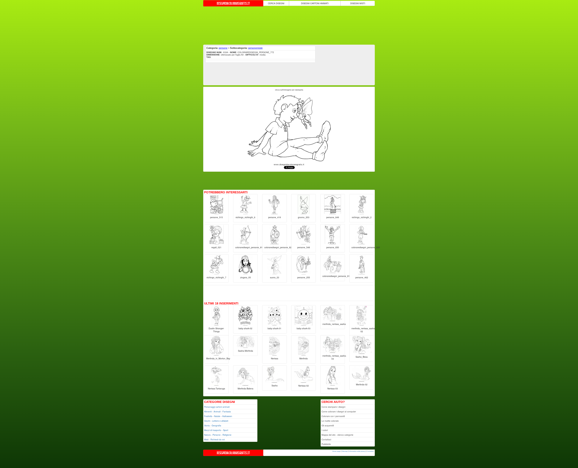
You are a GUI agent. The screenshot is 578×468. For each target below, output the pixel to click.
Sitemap (345, 451)
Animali (217, 411)
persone (223, 48)
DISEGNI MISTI (357, 3)
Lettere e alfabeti (220, 420)
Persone (217, 434)
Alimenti (208, 411)
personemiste (255, 48)
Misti (206, 439)
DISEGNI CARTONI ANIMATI (315, 3)
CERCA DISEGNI (276, 3)
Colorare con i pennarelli (333, 416)
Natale (217, 416)
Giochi (207, 420)
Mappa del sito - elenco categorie (337, 434)
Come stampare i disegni (333, 406)
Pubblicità (326, 444)
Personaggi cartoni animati (217, 406)
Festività (208, 416)
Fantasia (226, 411)
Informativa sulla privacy (357, 451)
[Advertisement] (289, 25)
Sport (225, 430)
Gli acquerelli (328, 425)
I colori (325, 430)
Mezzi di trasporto (212, 430)
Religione (226, 434)
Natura (207, 434)
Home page (336, 451)
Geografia (216, 425)
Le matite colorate (330, 420)
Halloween (227, 416)
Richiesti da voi (217, 439)
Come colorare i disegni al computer (339, 411)
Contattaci (326, 439)
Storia (207, 425)
